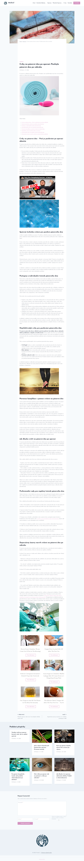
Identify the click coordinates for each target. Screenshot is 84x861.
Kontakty (70, 2)
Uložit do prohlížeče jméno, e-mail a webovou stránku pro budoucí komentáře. (59, 817)
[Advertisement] (42, 51)
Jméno (20, 819)
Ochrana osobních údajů (46, 852)
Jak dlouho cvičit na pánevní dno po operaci (31, 130)
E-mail (36, 819)
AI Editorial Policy (42, 859)
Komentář (20, 802)
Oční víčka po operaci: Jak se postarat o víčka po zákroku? (41, 775)
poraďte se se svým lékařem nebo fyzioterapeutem (48, 518)
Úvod (34, 2)
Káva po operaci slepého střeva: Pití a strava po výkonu (63, 747)
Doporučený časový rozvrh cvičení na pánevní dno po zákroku (35, 134)
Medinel (22, 70)
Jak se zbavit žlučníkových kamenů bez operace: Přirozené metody (41, 747)
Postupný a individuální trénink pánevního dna (31, 125)
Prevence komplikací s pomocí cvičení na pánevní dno (33, 129)
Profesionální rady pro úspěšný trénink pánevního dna (33, 132)
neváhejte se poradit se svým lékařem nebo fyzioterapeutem (33, 597)
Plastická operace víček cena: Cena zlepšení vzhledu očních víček (29, 716)
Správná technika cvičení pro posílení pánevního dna (33, 124)
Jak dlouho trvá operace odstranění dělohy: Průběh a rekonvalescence (64, 775)
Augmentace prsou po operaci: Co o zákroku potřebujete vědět (56, 716)
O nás (65, 2)
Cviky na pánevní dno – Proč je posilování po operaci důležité (35, 122)
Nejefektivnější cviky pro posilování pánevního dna (32, 127)
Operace (49, 2)
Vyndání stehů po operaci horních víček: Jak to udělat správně (19, 734)
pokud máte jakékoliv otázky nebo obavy (52, 595)
